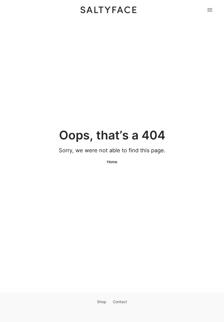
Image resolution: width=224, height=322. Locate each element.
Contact (120, 301)
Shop (101, 301)
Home (112, 161)
